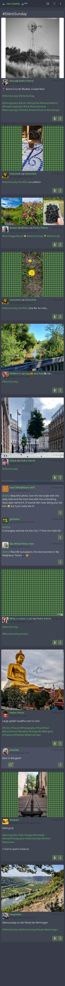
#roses (24, 633)
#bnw (26, 106)
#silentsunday (10, 182)
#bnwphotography (12, 106)
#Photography (28, 728)
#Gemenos (8, 842)
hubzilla (15, 3)
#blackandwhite (49, 103)
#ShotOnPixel (9, 731)
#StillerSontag (26, 96)
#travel (33, 110)
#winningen (51, 929)
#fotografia (33, 103)
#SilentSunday (10, 96)
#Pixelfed (19, 735)
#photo (23, 103)
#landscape (53, 110)
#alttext (23, 110)
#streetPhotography (13, 838)
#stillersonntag (27, 929)
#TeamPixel (42, 728)
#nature (41, 110)
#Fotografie (35, 731)
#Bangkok (47, 731)
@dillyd (6, 495)
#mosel (40, 929)
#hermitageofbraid (12, 236)
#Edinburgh (53, 236)
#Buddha (23, 731)
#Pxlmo (6, 728)
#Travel (15, 728)
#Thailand (7, 735)
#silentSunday (33, 838)
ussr (8, 3)
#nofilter (23, 182)
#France (45, 838)
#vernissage (25, 835)
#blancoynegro (10, 110)
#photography (10, 103)
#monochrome (38, 106)
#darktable (38, 835)
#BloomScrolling (11, 633)
